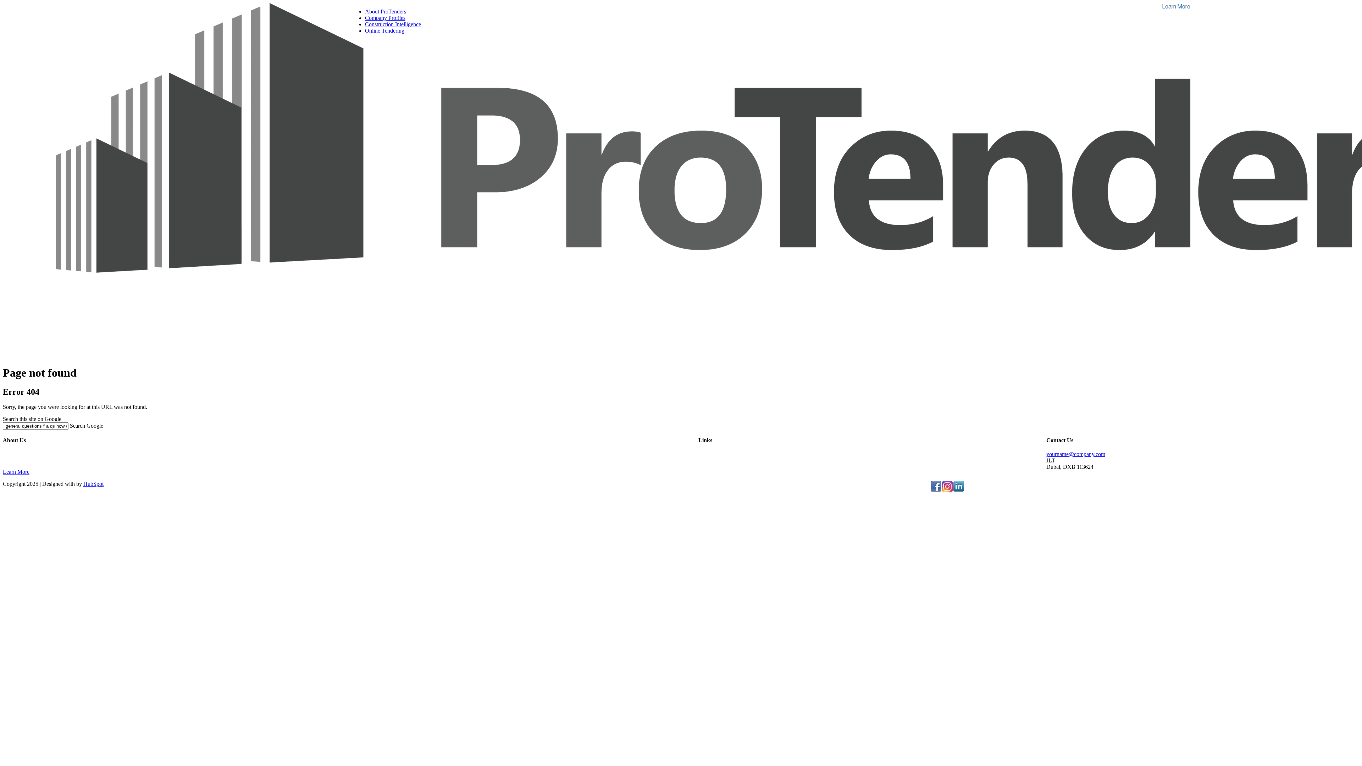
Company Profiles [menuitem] (385, 18)
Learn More (16, 472)
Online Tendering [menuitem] (384, 31)
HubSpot (93, 484)
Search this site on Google (32, 419)
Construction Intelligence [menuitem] (393, 24)
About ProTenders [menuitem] (385, 12)
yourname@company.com (1075, 454)
